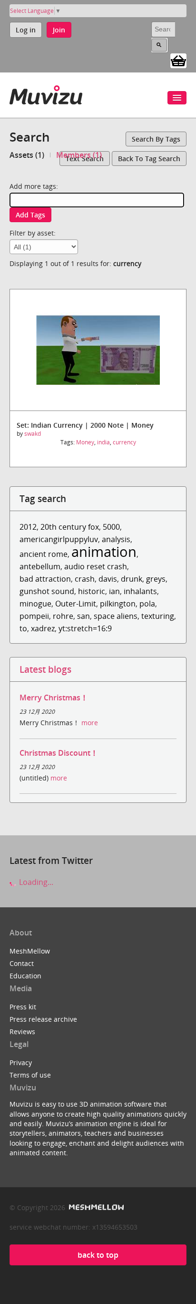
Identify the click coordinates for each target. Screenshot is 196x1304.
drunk (131, 579)
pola (147, 603)
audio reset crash (95, 566)
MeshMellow (30, 950)
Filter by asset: (33, 232)
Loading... (35, 882)
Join (59, 29)
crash (85, 579)
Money (85, 442)
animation (104, 551)
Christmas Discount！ (59, 753)
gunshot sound (47, 591)
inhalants (140, 591)
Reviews (22, 1031)
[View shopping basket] (178, 60)
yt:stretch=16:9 (85, 628)
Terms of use (30, 1074)
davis (107, 579)
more (89, 722)
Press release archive (43, 1019)
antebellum (40, 566)
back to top (98, 1255)
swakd (32, 434)
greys (156, 579)
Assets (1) (27, 155)
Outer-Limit (75, 603)
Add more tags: (34, 186)
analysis (116, 539)
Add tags (30, 214)
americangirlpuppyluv (59, 539)
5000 (111, 527)
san (83, 616)
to (23, 628)
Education (25, 975)
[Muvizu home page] (46, 93)
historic (91, 591)
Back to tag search (149, 158)
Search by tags (156, 139)
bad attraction (45, 579)
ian (114, 591)
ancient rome (44, 554)
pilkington (118, 603)
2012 (28, 527)
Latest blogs (45, 669)
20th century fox (69, 527)
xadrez (43, 628)
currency (124, 442)
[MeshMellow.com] (95, 1207)
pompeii (34, 616)
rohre (63, 616)
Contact (22, 963)
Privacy (21, 1062)
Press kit (23, 1006)
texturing (157, 616)
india (103, 442)
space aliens (115, 616)
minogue (35, 603)
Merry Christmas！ (54, 697)
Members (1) (79, 155)
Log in (26, 29)
